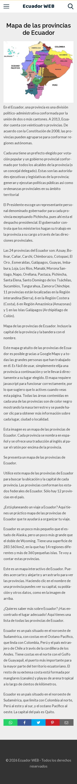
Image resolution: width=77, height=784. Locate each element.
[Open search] (71, 6)
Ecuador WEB (38, 6)
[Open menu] (6, 6)
